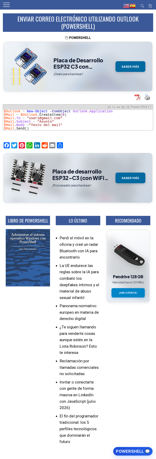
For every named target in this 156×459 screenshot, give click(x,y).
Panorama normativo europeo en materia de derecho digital (79, 312)
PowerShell (80, 38)
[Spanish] (133, 5)
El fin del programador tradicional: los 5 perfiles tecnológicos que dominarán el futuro (79, 429)
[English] (126, 5)
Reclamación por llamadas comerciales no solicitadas (79, 367)
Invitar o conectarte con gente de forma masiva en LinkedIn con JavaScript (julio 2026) (78, 395)
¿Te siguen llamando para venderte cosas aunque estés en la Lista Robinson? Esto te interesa (78, 340)
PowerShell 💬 (133, 451)
